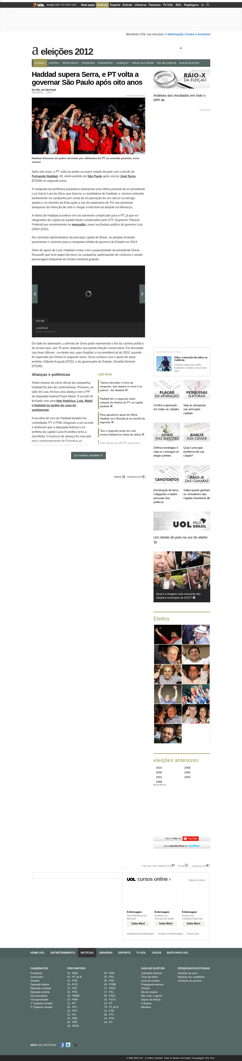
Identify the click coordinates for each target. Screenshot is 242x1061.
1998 (159, 781)
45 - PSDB (110, 984)
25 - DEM (72, 973)
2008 (187, 767)
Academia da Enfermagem (140, 933)
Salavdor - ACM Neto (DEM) (196, 674)
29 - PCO (72, 984)
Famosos (155, 4)
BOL (179, 4)
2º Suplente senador (41, 1007)
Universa (140, 4)
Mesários (146, 1007)
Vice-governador (39, 999)
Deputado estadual (40, 988)
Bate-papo (88, 4)
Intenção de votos (188, 973)
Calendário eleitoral (151, 973)
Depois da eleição (151, 999)
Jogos (156, 952)
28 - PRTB (73, 1026)
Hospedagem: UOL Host (203, 1058)
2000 (187, 777)
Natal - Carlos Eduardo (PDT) (168, 733)
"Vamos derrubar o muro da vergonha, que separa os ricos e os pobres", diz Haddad (121, 386)
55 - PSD (109, 980)
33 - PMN (72, 999)
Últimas (39, 63)
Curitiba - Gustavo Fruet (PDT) (168, 674)
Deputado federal (39, 984)
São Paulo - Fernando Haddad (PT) (168, 634)
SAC (74, 5)
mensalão (79, 224)
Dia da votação (149, 992)
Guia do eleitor (189, 63)
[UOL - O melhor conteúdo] (37, 6)
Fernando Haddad (45, 176)
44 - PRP (72, 1022)
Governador (36, 976)
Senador (35, 980)
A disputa (146, 1003)
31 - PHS (72, 992)
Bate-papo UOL (177, 952)
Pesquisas (88, 63)
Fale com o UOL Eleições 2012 (156, 866)
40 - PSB (109, 973)
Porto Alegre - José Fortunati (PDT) (196, 694)
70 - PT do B (111, 1007)
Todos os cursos (196, 880)
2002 (159, 777)
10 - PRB (72, 1018)
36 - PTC (109, 1014)
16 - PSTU (110, 999)
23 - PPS (72, 1010)
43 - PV (108, 1022)
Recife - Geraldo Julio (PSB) (196, 654)
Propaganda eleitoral (152, 984)
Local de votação (150, 980)
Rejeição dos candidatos (191, 976)
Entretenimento (62, 952)
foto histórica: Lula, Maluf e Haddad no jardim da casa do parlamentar (62, 405)
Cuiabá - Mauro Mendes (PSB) (196, 713)
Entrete (127, 4)
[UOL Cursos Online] (149, 880)
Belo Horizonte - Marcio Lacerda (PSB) (168, 654)
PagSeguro (191, 4)
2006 (159, 772)
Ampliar (133, 270)
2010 (159, 767)
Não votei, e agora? (151, 995)
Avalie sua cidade (143, 63)
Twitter (68, 1045)
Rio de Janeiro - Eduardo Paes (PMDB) (196, 634)
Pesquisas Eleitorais (194, 968)
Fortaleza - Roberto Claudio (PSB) (168, 694)
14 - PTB (109, 1010)
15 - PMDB (73, 995)
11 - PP (71, 1003)
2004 (187, 772)
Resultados (70, 63)
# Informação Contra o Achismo (187, 34)
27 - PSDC (110, 988)
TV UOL (168, 4)
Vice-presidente (38, 995)
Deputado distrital (40, 992)
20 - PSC (109, 976)
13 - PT (108, 1003)
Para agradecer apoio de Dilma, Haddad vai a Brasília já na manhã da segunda (122, 418)
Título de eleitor (149, 976)
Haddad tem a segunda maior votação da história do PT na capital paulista (121, 402)
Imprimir (117, 477)
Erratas (181, 866)
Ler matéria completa (86, 455)
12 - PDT (72, 988)
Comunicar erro (134, 477)
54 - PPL (72, 1007)
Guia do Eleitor (152, 968)
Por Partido (76, 968)
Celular (74, 1045)
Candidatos (105, 63)
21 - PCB (72, 980)
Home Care (193, 933)
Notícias (102, 4)
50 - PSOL (110, 995)
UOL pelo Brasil (167, 63)
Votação (145, 988)
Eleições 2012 (67, 50)
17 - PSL (109, 992)
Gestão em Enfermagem (170, 933)
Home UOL (37, 952)
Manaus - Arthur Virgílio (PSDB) (168, 713)
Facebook (63, 1045)
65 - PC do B (74, 976)
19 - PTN (109, 1018)
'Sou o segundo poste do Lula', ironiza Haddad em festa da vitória (120, 432)
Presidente (36, 973)
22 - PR (71, 1014)
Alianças (122, 63)
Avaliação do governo (190, 980)
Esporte (115, 4)
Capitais (53, 63)
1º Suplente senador (41, 1003)
